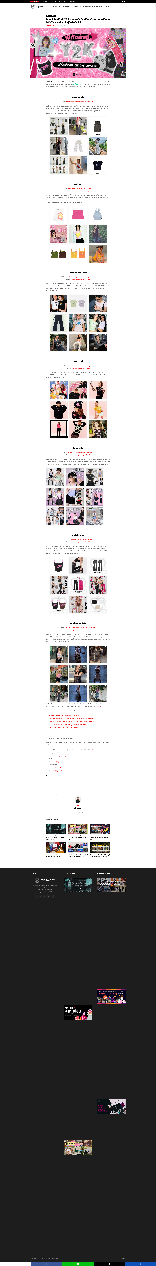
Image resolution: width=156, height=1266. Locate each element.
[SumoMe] (140, 1264)
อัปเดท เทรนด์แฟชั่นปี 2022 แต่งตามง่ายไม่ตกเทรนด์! (64, 716)
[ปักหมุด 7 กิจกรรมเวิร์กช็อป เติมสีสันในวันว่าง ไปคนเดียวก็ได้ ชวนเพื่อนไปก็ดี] (78, 829)
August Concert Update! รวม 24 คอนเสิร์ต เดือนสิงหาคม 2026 (55, 855)
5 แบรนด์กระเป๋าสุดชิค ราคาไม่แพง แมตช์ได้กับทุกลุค (63, 728)
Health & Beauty (51, 15)
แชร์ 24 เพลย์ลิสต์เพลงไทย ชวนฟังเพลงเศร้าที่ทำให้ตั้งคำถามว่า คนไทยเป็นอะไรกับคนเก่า (55, 837)
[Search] (125, 6)
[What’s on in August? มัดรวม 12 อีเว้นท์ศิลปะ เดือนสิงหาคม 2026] (78, 847)
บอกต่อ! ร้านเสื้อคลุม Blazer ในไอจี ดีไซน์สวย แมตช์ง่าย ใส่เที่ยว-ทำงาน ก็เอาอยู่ (72, 719)
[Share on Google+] (58, 794)
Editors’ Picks (64, 6)
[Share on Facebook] (52, 794)
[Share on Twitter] (55, 794)
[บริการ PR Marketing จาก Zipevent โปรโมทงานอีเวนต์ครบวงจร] (100, 829)
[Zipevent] (39, 6)
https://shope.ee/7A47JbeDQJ (81, 542)
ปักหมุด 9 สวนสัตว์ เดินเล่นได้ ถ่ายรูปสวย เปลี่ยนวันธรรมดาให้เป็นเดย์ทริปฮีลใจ (100, 856)
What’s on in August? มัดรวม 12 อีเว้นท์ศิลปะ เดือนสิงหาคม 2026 (78, 855)
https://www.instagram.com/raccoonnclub (79, 102)
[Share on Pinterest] (61, 794)
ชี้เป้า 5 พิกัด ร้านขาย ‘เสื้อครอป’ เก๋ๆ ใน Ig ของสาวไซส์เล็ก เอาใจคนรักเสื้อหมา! (71, 722)
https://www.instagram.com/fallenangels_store (80, 277)
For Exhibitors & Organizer (92, 6)
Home (55, 6)
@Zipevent (95, 750)
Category (76, 6)
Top (124, 1258)
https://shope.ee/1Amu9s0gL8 (81, 191)
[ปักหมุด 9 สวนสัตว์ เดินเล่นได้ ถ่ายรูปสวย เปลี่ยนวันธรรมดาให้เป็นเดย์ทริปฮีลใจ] (100, 847)
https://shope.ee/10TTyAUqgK (81, 368)
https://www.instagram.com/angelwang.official (80, 628)
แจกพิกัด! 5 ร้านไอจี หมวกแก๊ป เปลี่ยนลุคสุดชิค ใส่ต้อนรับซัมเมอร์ (67, 725)
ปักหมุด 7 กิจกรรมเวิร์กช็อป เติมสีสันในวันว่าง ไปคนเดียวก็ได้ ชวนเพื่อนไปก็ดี (55, 1)
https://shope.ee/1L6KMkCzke (80, 279)
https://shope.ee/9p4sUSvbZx (80, 455)
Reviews (108, 6)
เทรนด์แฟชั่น (58, 82)
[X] (109, 1264)
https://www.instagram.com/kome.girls (80, 453)
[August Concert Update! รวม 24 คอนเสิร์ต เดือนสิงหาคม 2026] (56, 847)
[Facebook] (46, 1264)
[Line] (78, 1264)
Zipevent (60, 765)
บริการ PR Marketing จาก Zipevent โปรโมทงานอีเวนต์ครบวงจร (99, 837)
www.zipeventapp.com (62, 756)
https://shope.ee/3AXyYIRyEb (80, 630)
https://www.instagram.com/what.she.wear (79, 539)
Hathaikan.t (50, 25)
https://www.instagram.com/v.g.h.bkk (80, 189)
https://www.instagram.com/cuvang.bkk (79, 366)
